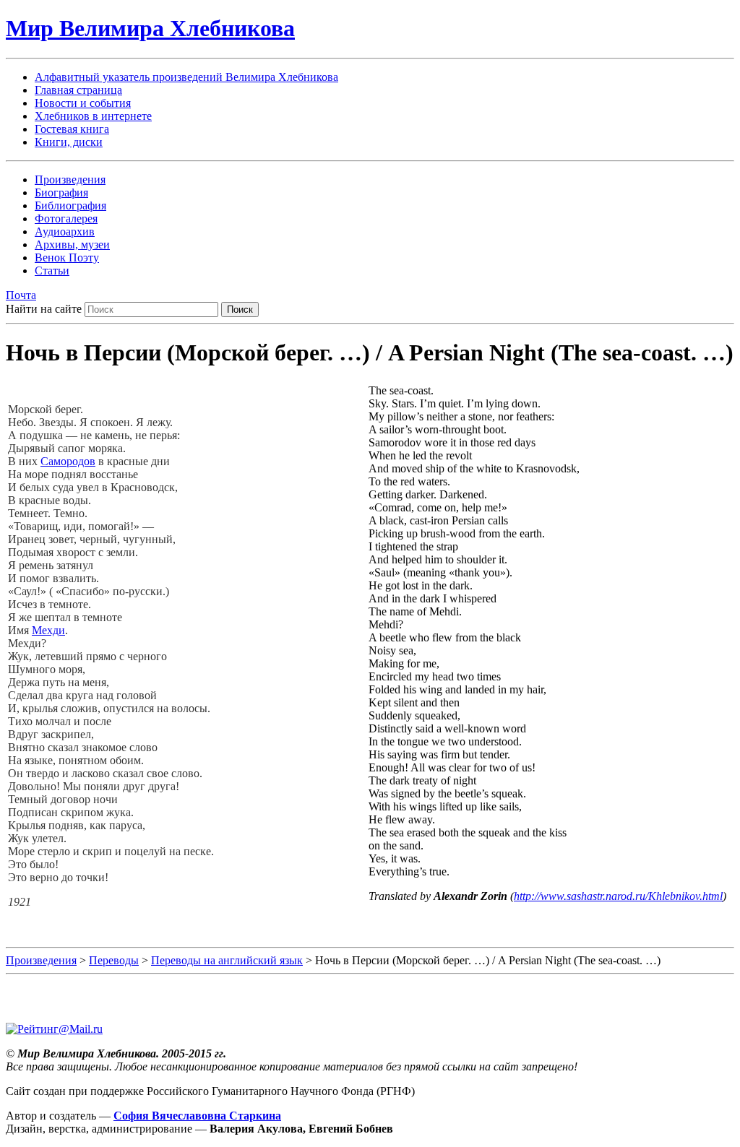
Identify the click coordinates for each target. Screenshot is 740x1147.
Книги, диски (69, 142)
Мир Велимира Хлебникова (150, 28)
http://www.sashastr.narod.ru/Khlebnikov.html (618, 896)
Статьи (52, 270)
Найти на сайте (44, 309)
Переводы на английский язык (227, 960)
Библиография (70, 205)
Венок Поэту (67, 257)
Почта (21, 295)
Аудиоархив (65, 231)
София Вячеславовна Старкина (197, 1115)
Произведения (70, 179)
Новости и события (83, 103)
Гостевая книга (72, 129)
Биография (61, 192)
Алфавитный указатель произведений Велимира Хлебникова (186, 77)
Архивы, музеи (72, 244)
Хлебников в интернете (93, 116)
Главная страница (78, 90)
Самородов (67, 461)
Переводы (114, 960)
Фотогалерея (66, 218)
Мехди (48, 630)
